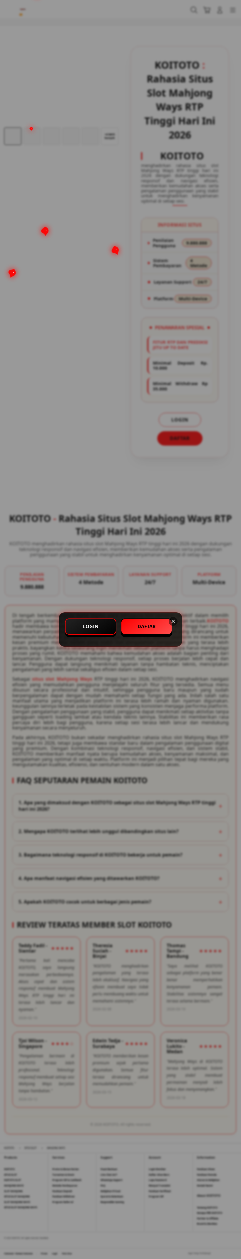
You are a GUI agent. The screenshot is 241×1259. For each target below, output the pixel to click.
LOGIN (90, 626)
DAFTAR (147, 626)
